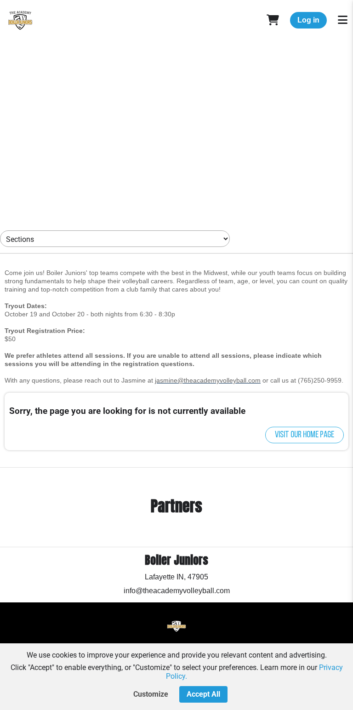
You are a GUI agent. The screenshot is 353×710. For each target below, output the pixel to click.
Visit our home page (304, 435)
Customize (150, 694)
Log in (308, 20)
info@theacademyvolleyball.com (177, 591)
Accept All (203, 694)
